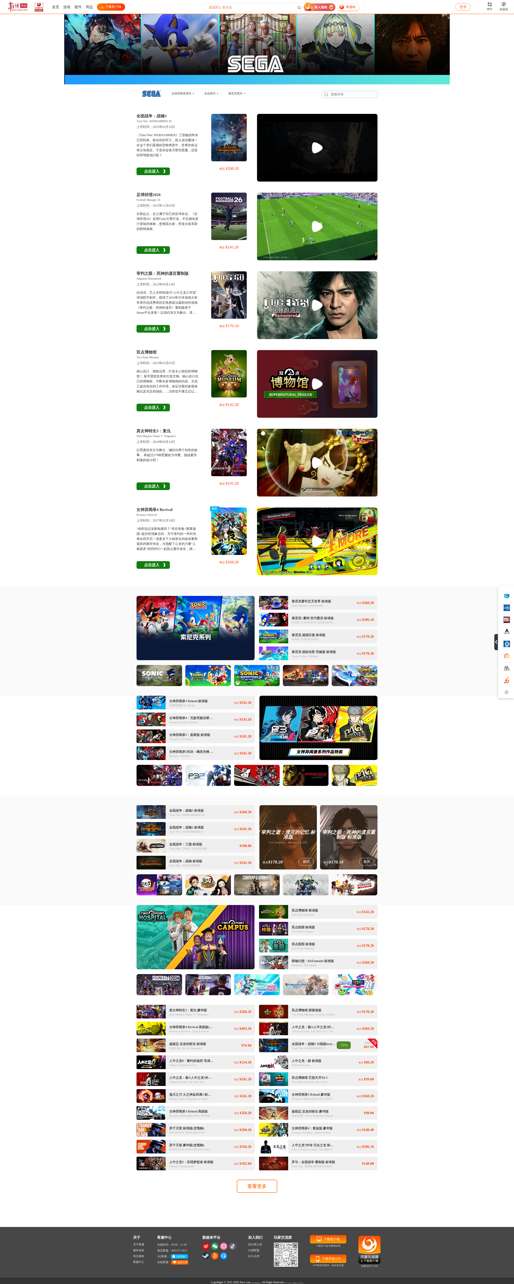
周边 (89, 7)
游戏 (66, 7)
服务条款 (138, 1250)
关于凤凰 (138, 1244)
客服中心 (138, 1262)
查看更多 (257, 1186)
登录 (463, 7)
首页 (55, 7)
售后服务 (138, 1256)
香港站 (351, 7)
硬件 (78, 7)
